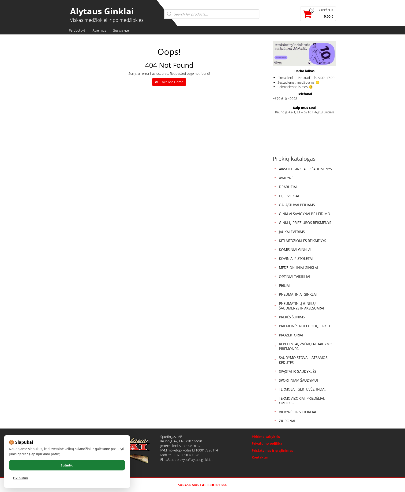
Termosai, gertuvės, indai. (302, 389)
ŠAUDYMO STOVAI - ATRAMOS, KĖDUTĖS (303, 360)
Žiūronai (287, 420)
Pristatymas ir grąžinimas (272, 450)
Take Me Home (171, 82)
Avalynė (286, 177)
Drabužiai (288, 186)
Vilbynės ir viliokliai (297, 412)
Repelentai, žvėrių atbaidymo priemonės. (305, 346)
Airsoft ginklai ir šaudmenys (305, 169)
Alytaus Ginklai (102, 11)
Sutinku (67, 465)
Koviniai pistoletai (296, 258)
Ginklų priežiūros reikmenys (305, 222)
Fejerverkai (289, 196)
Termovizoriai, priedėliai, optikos (302, 400)
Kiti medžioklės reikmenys (302, 240)
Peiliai (284, 285)
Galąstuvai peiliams (297, 204)
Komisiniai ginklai (295, 249)
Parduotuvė (77, 30)
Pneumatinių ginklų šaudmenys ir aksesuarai (301, 305)
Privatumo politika (267, 443)
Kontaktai (260, 457)
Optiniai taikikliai (294, 276)
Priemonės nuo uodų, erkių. (305, 326)
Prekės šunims (292, 317)
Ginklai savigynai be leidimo (304, 213)
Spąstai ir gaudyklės (297, 371)
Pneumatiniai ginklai (298, 294)
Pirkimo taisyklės (266, 436)
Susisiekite (121, 30)
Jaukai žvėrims (292, 231)
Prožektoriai (291, 335)
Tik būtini (20, 478)
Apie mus (99, 30)
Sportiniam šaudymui (298, 380)
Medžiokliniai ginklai (298, 267)
